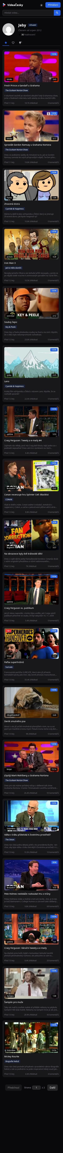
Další (52, 1087)
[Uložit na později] (13, 55)
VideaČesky (15, 5)
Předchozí (13, 1087)
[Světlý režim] (41, 5)
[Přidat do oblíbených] (8, 55)
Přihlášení (53, 4)
